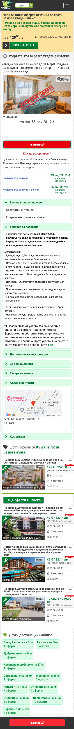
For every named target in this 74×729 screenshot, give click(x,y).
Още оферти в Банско (23, 500)
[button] (67, 5)
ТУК (50, 344)
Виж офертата (23, 45)
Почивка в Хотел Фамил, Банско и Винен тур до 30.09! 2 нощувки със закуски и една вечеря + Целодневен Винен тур (33, 592)
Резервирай (37, 144)
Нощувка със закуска (15, 178)
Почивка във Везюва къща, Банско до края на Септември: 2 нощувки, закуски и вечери (33, 461)
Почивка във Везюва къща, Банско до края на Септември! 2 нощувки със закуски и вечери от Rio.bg (35, 26)
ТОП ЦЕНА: (25, 122)
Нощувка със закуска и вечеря (21, 189)
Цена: (6, 38)
